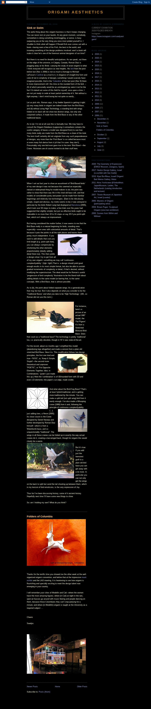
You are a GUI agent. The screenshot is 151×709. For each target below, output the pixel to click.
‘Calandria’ (56, 81)
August (100, 142)
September (102, 138)
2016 (97, 81)
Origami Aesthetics (76, 12)
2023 (97, 65)
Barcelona (75, 205)
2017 (97, 77)
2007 (97, 111)
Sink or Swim (35, 27)
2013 (97, 88)
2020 (97, 69)
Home (57, 686)
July (99, 146)
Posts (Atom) (44, 692)
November (101, 123)
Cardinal (39, 75)
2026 (97, 54)
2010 (97, 100)
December (101, 119)
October (101, 135)
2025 (97, 58)
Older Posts (82, 686)
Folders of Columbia (39, 516)
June (99, 150)
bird (72, 69)
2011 (97, 96)
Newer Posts (32, 686)
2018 (97, 73)
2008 (97, 108)
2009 (97, 104)
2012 (97, 92)
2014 (97, 85)
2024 (97, 62)
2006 (97, 115)
